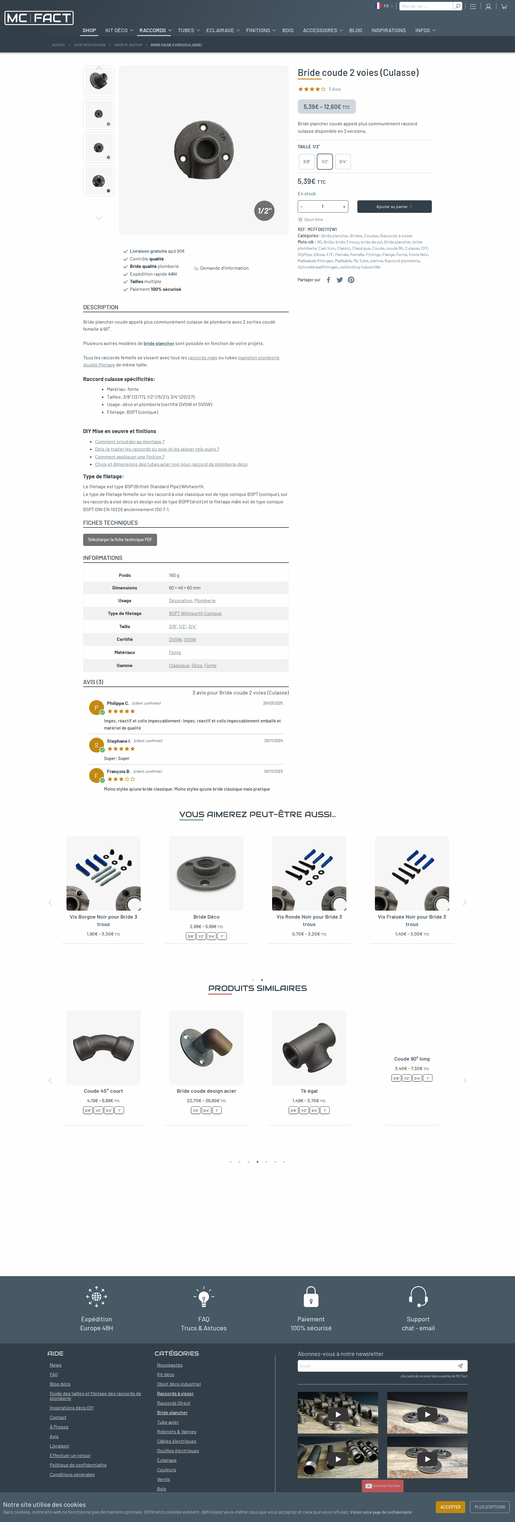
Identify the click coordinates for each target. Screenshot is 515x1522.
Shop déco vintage (90, 45)
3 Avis (335, 89)
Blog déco (60, 1384)
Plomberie (205, 600)
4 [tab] (257, 1161)
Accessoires (320, 30)
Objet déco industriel (179, 1384)
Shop (89, 30)
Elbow (319, 254)
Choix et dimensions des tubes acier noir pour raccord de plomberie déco (171, 464)
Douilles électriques (178, 1450)
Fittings (373, 254)
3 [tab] (249, 1161)
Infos (422, 30)
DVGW (175, 639)
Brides (356, 235)
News (56, 1365)
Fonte (401, 254)
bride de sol (371, 241)
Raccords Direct (173, 1403)
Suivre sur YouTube (386, 1485)
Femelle (357, 254)
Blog (355, 30)
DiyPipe (304, 254)
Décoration (180, 600)
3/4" (192, 626)
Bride (328, 241)
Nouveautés (170, 1365)
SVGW (190, 639)
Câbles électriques (176, 1441)
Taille (309, 146)
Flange (388, 254)
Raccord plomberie (402, 260)
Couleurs (166, 1469)
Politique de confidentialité (78, 1465)
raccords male (203, 357)
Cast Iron (326, 248)
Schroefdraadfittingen (318, 266)
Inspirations (389, 30)
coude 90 (394, 248)
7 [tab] (284, 1161)
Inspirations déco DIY (72, 1407)
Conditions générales (72, 1474)
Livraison (59, 1445)
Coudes (371, 235)
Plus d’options (490, 1506)
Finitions (258, 30)
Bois (288, 30)
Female (341, 254)
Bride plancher (128, 45)
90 (319, 241)
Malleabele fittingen (315, 260)
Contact (58, 1417)
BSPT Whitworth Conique (195, 613)
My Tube (360, 260)
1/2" (182, 626)
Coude (378, 248)
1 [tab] (253, 980)
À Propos (59, 1426)
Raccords (152, 30)
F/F (330, 254)
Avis (54, 1436)
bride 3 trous (347, 241)
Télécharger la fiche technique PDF (120, 539)
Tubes (186, 30)
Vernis (163, 1479)
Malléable (343, 260)
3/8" (173, 626)
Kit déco (117, 30)
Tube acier (168, 1422)
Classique (361, 248)
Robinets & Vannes (176, 1431)
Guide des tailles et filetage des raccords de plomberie (95, 1395)
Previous (98, 68)
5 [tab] (266, 1161)
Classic (343, 248)
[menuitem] (89, 30)
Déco (197, 665)
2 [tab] (262, 980)
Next (98, 218)
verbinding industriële (360, 266)
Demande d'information (223, 268)
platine (376, 260)
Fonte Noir (418, 254)
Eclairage (220, 30)
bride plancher (159, 343)
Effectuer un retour (70, 1455)
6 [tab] (275, 1161)
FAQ (54, 1374)
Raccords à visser (396, 235)
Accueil (59, 45)
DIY (424, 248)
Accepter (450, 1506)
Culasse (412, 248)
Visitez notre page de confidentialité (381, 1512)
